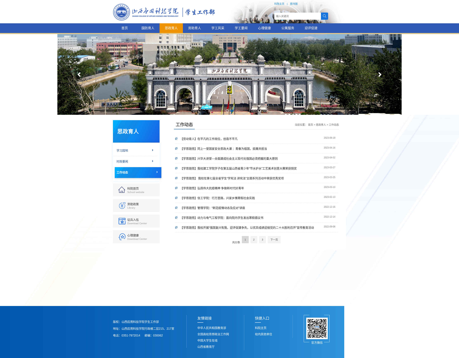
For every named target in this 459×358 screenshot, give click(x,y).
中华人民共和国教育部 (211, 327)
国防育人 (147, 28)
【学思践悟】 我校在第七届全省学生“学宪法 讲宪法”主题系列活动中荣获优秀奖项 (232, 178)
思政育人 (171, 28)
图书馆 (294, 3)
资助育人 (194, 28)
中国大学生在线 (207, 340)
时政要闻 (122, 161)
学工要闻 (241, 28)
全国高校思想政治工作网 (213, 334)
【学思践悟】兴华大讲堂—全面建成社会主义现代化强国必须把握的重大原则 (229, 158)
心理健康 (264, 28)
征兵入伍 (137, 221)
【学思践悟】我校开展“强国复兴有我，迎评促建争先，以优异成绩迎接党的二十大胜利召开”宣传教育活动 (247, 227)
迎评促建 (311, 28)
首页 (124, 28)
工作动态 (122, 172)
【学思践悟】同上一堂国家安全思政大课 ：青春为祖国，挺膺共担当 (223, 148)
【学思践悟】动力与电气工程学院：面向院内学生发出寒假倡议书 (221, 217)
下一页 (274, 239)
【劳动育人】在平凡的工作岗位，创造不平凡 (209, 138)
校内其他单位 (263, 334)
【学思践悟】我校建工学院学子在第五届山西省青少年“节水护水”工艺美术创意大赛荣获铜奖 (238, 168)
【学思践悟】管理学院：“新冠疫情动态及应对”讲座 (212, 207)
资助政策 (133, 206)
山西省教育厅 (206, 346)
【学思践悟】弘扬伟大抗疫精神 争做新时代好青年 (212, 188)
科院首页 (135, 190)
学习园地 (122, 150)
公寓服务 (287, 28)
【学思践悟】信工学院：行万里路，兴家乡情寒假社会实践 (217, 198)
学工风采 (217, 28)
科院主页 (279, 3)
